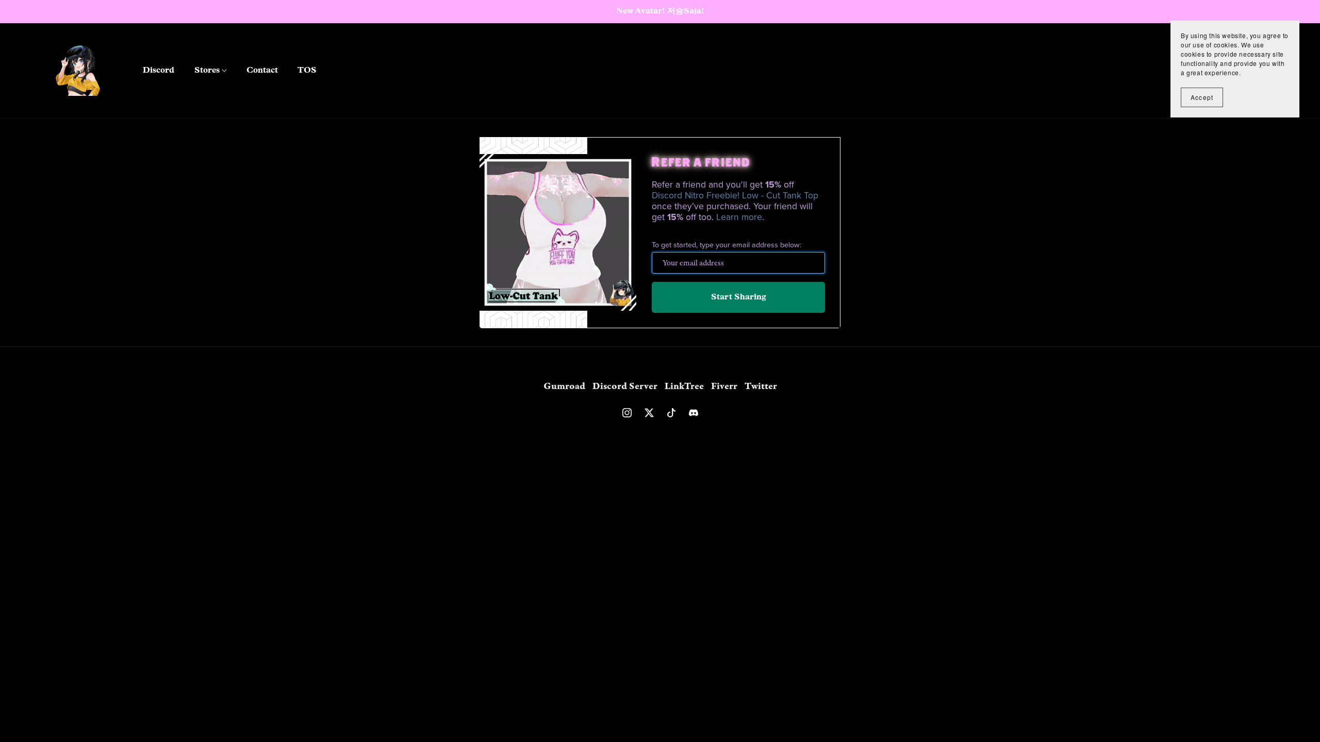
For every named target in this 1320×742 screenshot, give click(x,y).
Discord (158, 70)
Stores (208, 70)
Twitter (761, 386)
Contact (262, 70)
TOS (307, 70)
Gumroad (565, 386)
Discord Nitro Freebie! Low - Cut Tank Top (735, 195)
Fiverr (725, 386)
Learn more (739, 217)
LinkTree (685, 386)
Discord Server (625, 386)
